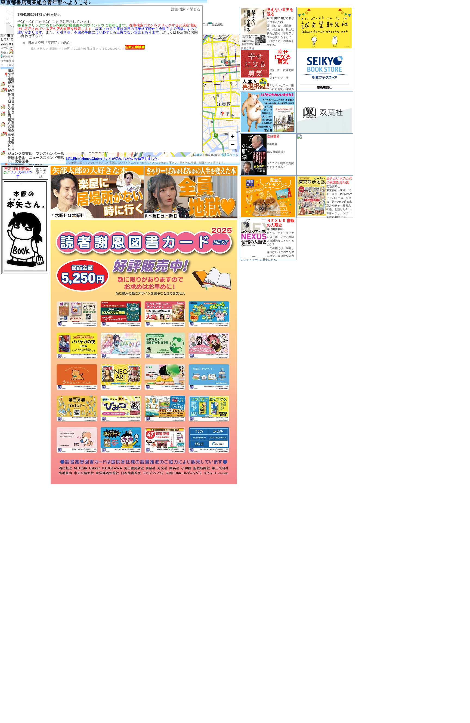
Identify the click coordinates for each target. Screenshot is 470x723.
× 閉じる (193, 9)
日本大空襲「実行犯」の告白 (49, 43)
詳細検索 (178, 9)
